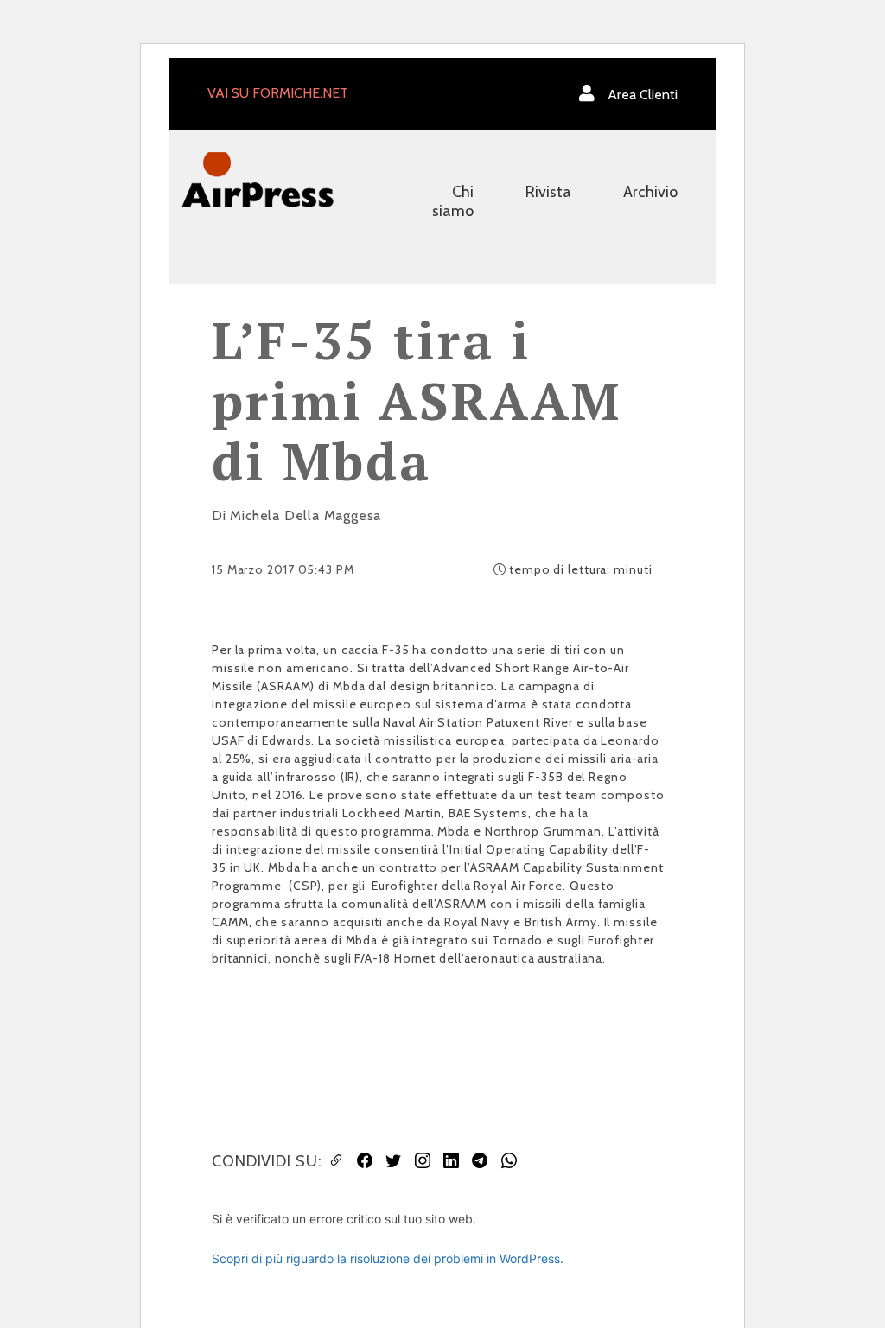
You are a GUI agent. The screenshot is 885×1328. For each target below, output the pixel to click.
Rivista (548, 191)
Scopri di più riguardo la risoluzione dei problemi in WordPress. (387, 1258)
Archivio (650, 191)
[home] (257, 178)
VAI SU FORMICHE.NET (277, 93)
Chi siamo (453, 201)
